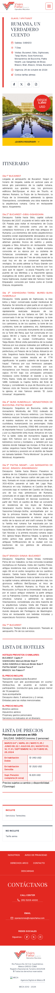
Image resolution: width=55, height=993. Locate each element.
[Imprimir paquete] (29, 84)
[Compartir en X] (21, 84)
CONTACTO (39, 863)
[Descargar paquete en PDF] (36, 84)
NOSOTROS (14, 855)
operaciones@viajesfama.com (29, 918)
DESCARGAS (27, 871)
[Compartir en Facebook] (14, 84)
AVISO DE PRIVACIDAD (36, 855)
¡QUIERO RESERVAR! (25, 141)
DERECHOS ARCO (19, 863)
